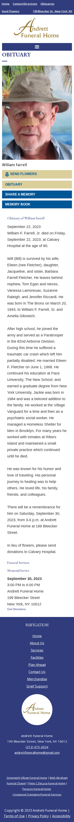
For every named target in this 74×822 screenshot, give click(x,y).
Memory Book (17, 204)
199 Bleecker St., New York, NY (52, 11)
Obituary (13, 184)
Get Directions (16, 616)
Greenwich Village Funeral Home (27, 785)
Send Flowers (10, 11)
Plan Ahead (37, 672)
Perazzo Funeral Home (36, 796)
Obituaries (47, 4)
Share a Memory (20, 194)
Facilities (37, 664)
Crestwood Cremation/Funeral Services (37, 802)
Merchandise (37, 686)
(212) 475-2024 (37, 754)
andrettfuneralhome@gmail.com (37, 760)
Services (37, 657)
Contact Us (37, 679)
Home (5, 4)
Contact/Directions (25, 4)
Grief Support (37, 693)
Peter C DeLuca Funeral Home (46, 790)
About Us (37, 650)
